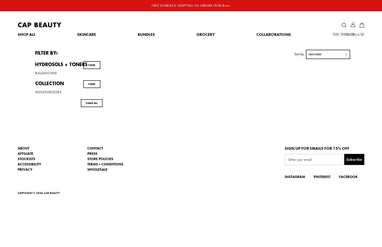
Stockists (26, 159)
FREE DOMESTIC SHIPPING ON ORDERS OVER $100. (191, 5)
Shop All (26, 34)
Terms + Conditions (105, 164)
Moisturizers (48, 92)
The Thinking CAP (348, 34)
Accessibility (29, 164)
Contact (95, 148)
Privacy (25, 169)
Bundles (146, 34)
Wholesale (97, 169)
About (23, 148)
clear (92, 65)
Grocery (206, 34)
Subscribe (354, 159)
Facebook (348, 176)
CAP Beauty (39, 25)
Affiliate (25, 153)
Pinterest (322, 176)
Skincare (86, 34)
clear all (92, 103)
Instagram (295, 176)
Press (92, 153)
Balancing (46, 73)
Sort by (299, 54)
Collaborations (273, 34)
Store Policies (100, 159)
